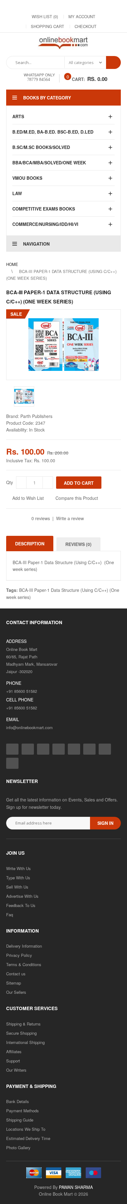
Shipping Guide (19, 1120)
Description (29, 543)
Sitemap (13, 983)
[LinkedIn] (58, 6)
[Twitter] (46, 6)
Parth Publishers (36, 416)
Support (13, 1061)
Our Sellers (16, 992)
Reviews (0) (78, 544)
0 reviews (40, 518)
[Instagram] (33, 6)
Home (12, 264)
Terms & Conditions (23, 964)
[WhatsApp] (107, 6)
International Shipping (25, 1042)
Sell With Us (17, 887)
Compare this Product (76, 498)
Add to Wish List (28, 498)
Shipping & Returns (23, 1024)
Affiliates (14, 1051)
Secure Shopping (21, 1033)
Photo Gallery (18, 1147)
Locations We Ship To (25, 1129)
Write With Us (18, 868)
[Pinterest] (95, 6)
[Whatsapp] (12, 763)
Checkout (85, 26)
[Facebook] (21, 6)
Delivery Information (24, 946)
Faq (9, 914)
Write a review (70, 518)
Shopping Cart (47, 26)
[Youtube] (83, 6)
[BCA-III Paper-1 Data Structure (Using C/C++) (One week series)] (63, 345)
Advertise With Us (22, 896)
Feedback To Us (20, 905)
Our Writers (16, 1070)
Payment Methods (22, 1111)
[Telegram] (70, 6)
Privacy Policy (19, 955)
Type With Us (18, 878)
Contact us (16, 974)
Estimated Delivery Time (28, 1138)
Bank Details (17, 1101)
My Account (81, 16)
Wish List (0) (45, 16)
